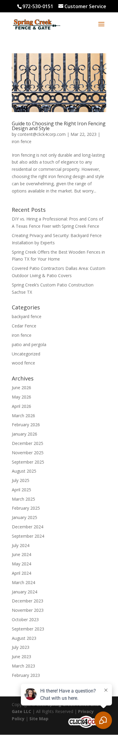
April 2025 (21, 490)
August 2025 (24, 471)
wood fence (23, 363)
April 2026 (21, 406)
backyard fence (26, 316)
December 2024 (27, 527)
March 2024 (23, 582)
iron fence (21, 141)
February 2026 (26, 424)
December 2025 (27, 443)
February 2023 (26, 675)
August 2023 (24, 638)
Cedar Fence (24, 326)
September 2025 (28, 462)
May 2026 (21, 397)
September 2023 (28, 629)
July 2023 (20, 647)
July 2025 (20, 480)
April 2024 (21, 573)
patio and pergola (29, 344)
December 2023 (27, 601)
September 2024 (28, 536)
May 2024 (21, 564)
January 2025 (24, 517)
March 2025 (23, 499)
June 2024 (21, 554)
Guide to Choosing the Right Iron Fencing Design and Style (59, 126)
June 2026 (21, 387)
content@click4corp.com (42, 134)
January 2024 (24, 592)
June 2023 (21, 656)
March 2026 (23, 415)
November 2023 (28, 610)
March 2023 (23, 666)
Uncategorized (26, 354)
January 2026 (24, 434)
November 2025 (28, 452)
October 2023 (25, 619)
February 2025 (26, 508)
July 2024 (20, 545)
